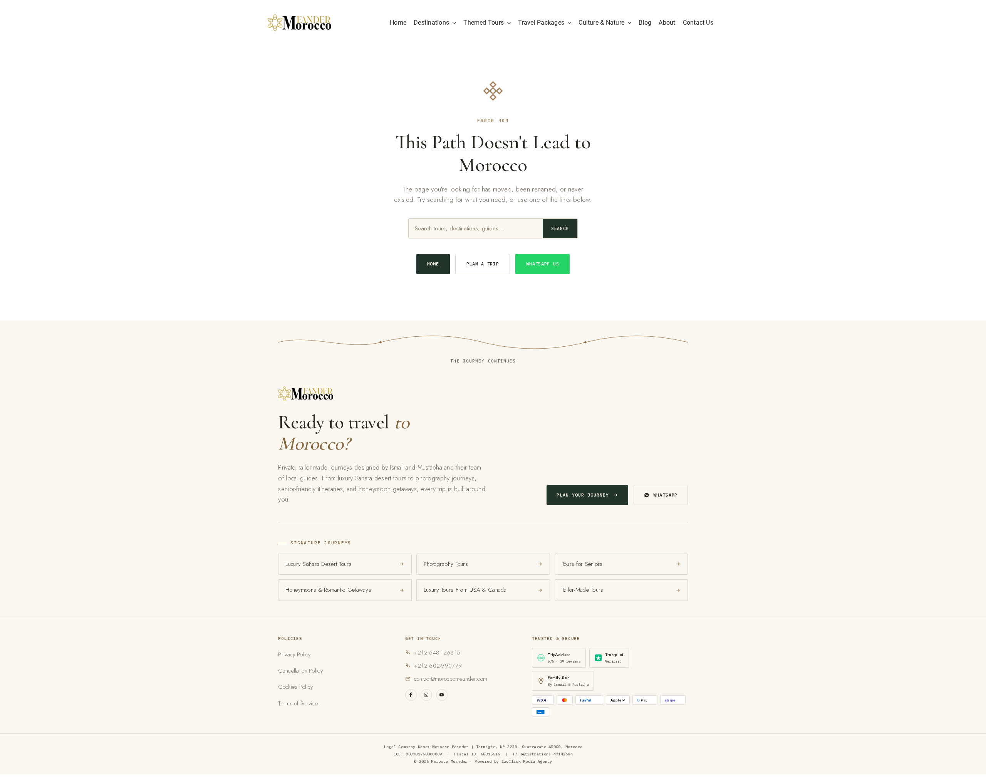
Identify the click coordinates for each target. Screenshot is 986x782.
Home (433, 264)
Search (560, 228)
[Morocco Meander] (299, 17)
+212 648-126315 (437, 652)
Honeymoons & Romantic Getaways (328, 590)
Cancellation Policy (300, 670)
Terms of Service (298, 703)
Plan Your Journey (583, 495)
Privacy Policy (294, 654)
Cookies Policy (295, 687)
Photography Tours (446, 564)
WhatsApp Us (542, 264)
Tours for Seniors (582, 564)
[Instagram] (426, 695)
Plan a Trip (482, 264)
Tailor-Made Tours (583, 590)
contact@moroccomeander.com (450, 679)
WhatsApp (665, 495)
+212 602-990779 (438, 665)
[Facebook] (411, 695)
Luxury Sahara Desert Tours (318, 564)
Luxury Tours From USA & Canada (465, 590)
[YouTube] (442, 695)
